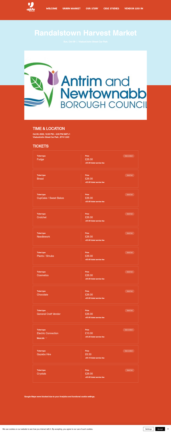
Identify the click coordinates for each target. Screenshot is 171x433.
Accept (160, 429)
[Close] (167, 429)
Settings (148, 429)
